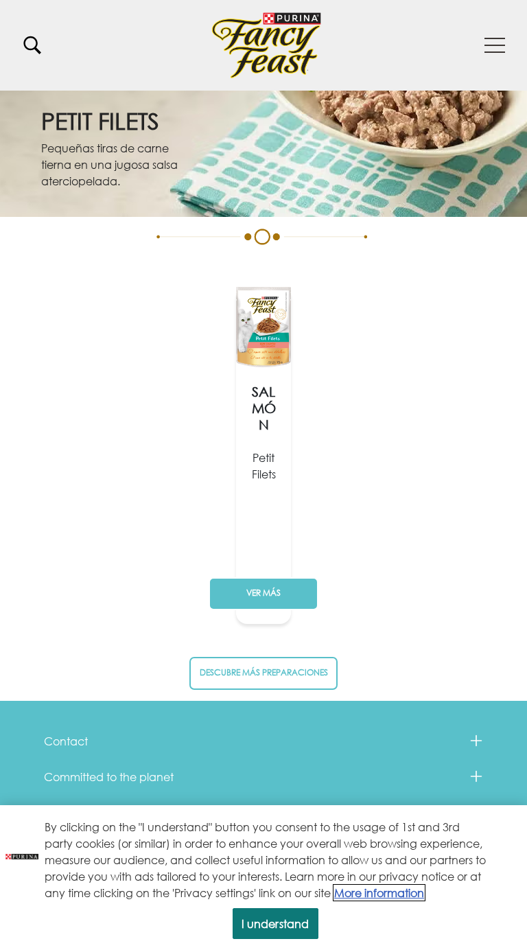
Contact (66, 741)
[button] (494, 45)
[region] (263, 877)
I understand (275, 923)
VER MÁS (263, 593)
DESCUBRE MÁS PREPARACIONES (264, 672)
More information (379, 892)
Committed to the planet (109, 776)
